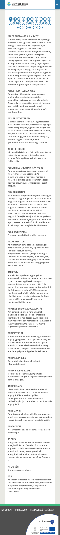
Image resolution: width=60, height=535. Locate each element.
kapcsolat (7, 510)
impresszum (21, 510)
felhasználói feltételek (42, 510)
